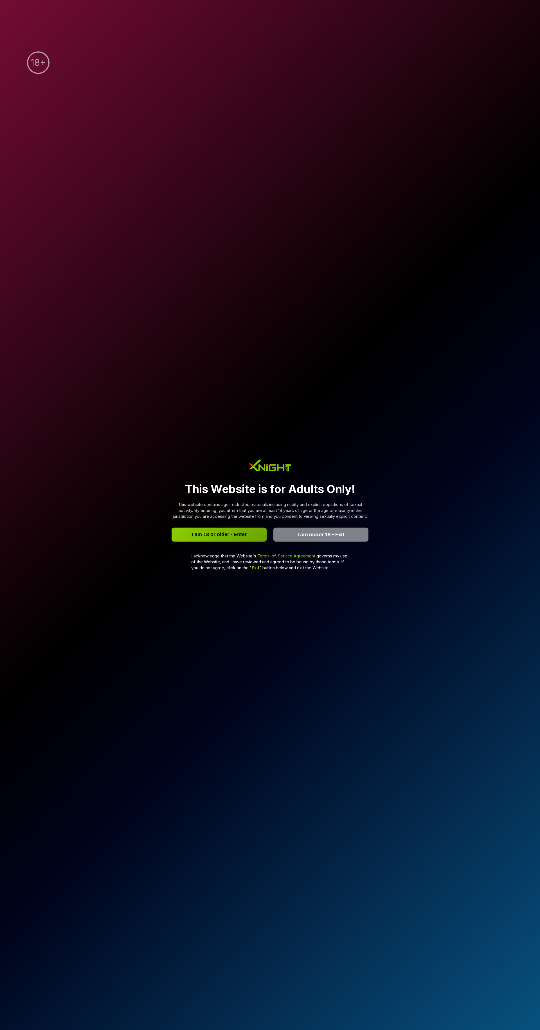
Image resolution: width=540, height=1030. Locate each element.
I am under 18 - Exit (321, 534)
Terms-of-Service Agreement (286, 555)
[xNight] (270, 466)
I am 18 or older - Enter (219, 534)
